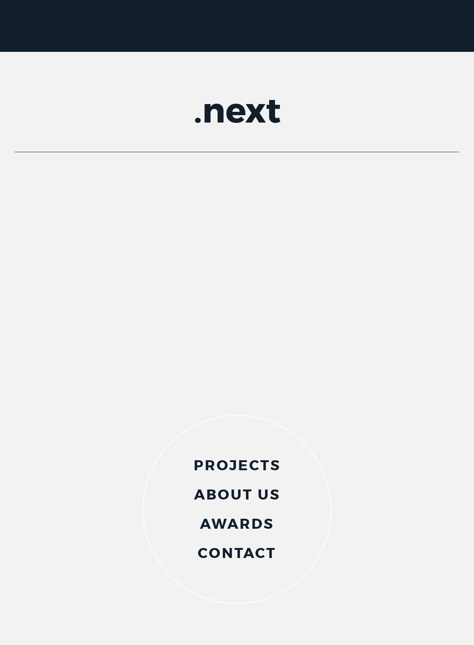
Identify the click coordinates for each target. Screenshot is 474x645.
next (241, 111)
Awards (237, 526)
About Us (237, 497)
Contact (237, 556)
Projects (237, 468)
